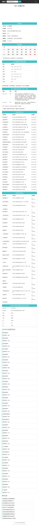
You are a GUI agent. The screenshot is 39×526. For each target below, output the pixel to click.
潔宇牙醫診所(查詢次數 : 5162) (6, 404)
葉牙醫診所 (5, 179)
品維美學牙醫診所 (6, 134)
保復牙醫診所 (5, 119)
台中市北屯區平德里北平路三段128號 (14, 31)
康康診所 (4, 281)
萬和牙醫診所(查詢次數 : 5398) (6, 388)
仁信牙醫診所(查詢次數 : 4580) (6, 448)
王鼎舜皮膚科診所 (6, 290)
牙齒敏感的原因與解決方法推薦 (9, 518)
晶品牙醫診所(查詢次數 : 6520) (6, 345)
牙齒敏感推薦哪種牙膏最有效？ (9, 514)
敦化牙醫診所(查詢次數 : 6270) (6, 350)
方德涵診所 (5, 287)
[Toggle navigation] (35, 2)
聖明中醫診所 (5, 247)
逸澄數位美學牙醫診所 (7, 142)
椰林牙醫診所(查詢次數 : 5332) (6, 393)
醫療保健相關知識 (22, 522)
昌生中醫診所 (5, 226)
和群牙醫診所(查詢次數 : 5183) (6, 399)
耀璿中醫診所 (5, 198)
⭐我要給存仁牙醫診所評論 (19, 108)
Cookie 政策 (15, 522)
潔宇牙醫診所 (5, 169)
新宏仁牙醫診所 (5, 172)
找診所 (4, 1)
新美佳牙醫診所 (5, 129)
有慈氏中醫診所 (5, 201)
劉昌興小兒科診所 (6, 255)
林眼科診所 (5, 298)
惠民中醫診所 (5, 273)
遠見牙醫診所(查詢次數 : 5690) (6, 377)
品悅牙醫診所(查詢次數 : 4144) (6, 475)
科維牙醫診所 (5, 162)
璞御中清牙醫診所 (6, 184)
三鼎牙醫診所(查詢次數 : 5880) (6, 366)
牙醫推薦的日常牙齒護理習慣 (9, 498)
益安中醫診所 (5, 222)
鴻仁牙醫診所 (5, 182)
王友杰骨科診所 (5, 215)
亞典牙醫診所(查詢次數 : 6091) (6, 355)
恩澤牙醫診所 (5, 189)
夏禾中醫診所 (5, 258)
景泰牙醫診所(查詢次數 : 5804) (6, 372)
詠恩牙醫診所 (5, 127)
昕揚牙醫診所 (5, 137)
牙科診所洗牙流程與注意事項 (9, 505)
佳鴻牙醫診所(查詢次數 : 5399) (6, 383)
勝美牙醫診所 (5, 187)
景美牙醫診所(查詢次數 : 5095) (6, 410)
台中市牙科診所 (10, 38)
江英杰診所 (5, 243)
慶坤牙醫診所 (5, 117)
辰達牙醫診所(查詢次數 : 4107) (6, 480)
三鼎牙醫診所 (5, 124)
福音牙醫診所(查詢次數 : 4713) (6, 431)
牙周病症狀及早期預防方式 (8, 500)
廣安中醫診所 (5, 205)
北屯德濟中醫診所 (6, 241)
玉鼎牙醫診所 (5, 139)
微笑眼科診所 (5, 277)
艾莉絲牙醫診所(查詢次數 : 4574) (6, 453)
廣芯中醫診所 (5, 211)
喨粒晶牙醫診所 (5, 144)
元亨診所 (4, 262)
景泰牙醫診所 (5, 177)
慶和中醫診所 (5, 283)
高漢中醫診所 (5, 219)
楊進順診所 (5, 230)
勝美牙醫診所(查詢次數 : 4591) (6, 442)
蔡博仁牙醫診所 (5, 152)
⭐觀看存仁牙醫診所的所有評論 (8, 108)
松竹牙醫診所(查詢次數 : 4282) (6, 458)
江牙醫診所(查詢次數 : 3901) (6, 491)
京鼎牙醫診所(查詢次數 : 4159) (6, 469)
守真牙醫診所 (5, 147)
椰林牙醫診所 (5, 154)
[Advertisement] (19, 15)
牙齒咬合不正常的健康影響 (8, 507)
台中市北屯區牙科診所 (18, 38)
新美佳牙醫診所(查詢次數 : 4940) (6, 421)
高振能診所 (5, 294)
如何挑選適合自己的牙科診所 (9, 503)
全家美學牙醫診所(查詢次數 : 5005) (6, 415)
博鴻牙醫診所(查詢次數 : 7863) (6, 334)
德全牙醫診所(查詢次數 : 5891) (6, 361)
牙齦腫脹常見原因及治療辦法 (9, 516)
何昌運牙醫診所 (5, 167)
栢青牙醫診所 (5, 157)
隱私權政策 (19, 522)
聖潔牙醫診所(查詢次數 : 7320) (6, 339)
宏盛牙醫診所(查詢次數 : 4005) (6, 486)
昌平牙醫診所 (5, 302)
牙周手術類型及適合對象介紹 (9, 509)
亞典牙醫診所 (5, 164)
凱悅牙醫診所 (5, 149)
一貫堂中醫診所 (5, 233)
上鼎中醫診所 (5, 209)
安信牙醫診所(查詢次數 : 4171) (6, 464)
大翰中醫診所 (5, 237)
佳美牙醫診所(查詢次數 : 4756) (6, 426)
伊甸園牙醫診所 (5, 122)
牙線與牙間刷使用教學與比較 (9, 511)
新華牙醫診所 (5, 159)
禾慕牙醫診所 (5, 132)
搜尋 (20, 1)
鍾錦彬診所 (5, 251)
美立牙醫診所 (5, 174)
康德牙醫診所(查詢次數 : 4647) (6, 437)
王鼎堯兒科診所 (5, 266)
